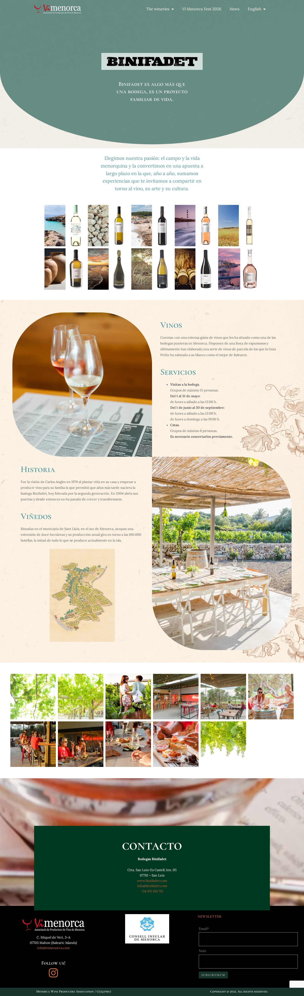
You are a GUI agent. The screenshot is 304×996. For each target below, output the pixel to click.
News (234, 8)
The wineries (157, 8)
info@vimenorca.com (53, 948)
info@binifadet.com (152, 886)
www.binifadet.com (152, 881)
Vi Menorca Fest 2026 (201, 8)
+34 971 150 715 (152, 891)
